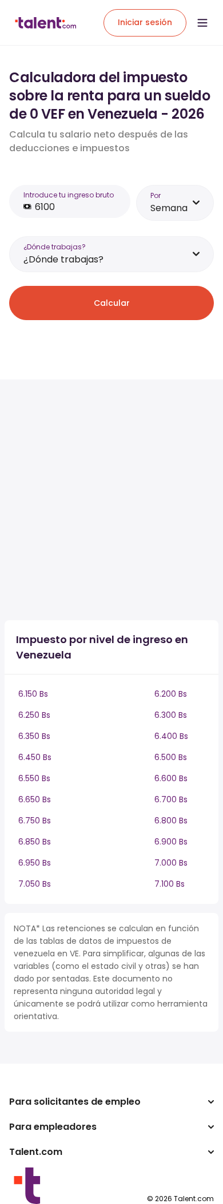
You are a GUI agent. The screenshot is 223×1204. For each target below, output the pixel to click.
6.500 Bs (170, 757)
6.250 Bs (34, 715)
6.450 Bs (34, 757)
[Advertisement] (111, 500)
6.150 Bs (33, 694)
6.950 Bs (34, 862)
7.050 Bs (34, 884)
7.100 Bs (169, 884)
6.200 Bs (170, 694)
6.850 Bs (34, 841)
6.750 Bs (34, 820)
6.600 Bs (171, 778)
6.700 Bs (171, 799)
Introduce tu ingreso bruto (68, 195)
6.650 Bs (34, 799)
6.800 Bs (171, 820)
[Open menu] (202, 23)
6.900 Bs (171, 841)
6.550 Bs (34, 778)
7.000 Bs (171, 862)
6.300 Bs (170, 715)
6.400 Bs (171, 736)
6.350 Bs (34, 736)
